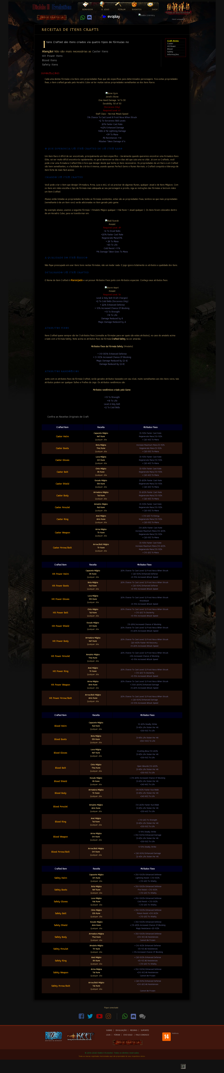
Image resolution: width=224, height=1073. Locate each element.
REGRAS (133, 1030)
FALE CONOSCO (142, 1035)
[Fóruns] (142, 1017)
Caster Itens (100, 51)
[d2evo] (51, 10)
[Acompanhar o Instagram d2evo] (110, 1017)
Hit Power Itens (52, 55)
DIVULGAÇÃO (121, 1030)
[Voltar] (183, 1066)
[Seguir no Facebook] (81, 1017)
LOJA (108, 1035)
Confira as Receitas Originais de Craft (68, 416)
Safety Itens (50, 64)
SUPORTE (145, 1030)
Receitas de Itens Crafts (70, 29)
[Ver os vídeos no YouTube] (99, 1017)
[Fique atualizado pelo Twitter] (90, 1017)
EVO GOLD (128, 1035)
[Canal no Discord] (134, 1017)
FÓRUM (117, 1035)
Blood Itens (49, 60)
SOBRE (109, 1030)
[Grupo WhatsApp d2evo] (82, 19)
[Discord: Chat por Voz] (89, 19)
